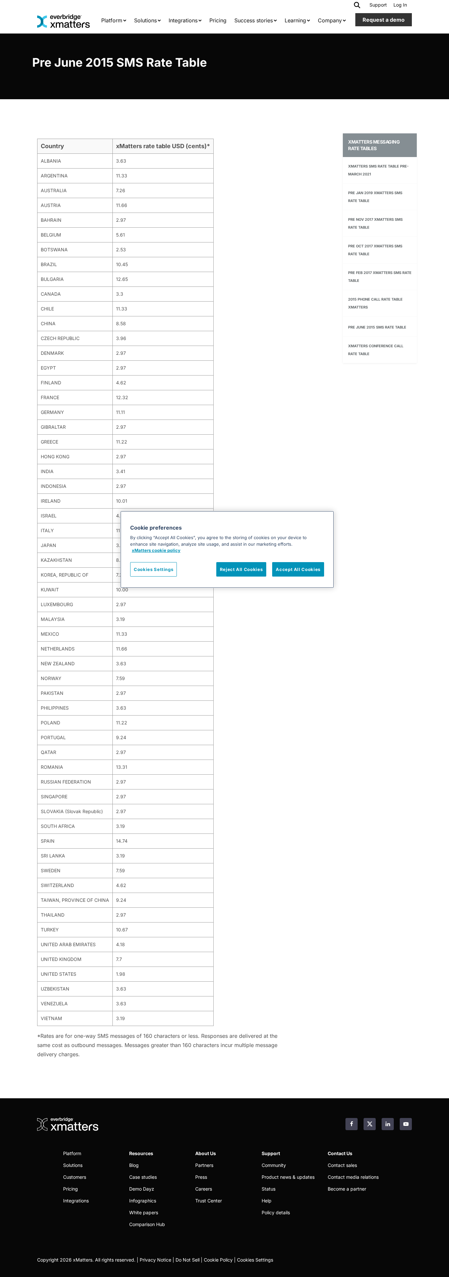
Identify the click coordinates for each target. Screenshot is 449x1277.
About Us (205, 1153)
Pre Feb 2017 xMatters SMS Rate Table (380, 276)
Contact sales (342, 1165)
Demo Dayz (141, 1189)
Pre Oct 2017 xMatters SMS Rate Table (375, 250)
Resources (141, 1153)
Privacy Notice (155, 1260)
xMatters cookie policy (156, 550)
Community (274, 1165)
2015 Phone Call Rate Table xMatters (375, 303)
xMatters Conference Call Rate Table (375, 350)
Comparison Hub (147, 1224)
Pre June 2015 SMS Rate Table (377, 327)
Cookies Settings (255, 1260)
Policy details (276, 1212)
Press (201, 1177)
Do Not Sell (188, 1260)
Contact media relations (353, 1177)
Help (267, 1200)
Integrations (76, 1200)
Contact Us (340, 1153)
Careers (203, 1189)
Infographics (142, 1200)
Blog (134, 1165)
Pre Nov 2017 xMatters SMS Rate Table (375, 223)
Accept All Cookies (298, 569)
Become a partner (347, 1189)
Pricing (70, 1189)
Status (268, 1189)
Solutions (73, 1165)
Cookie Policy (218, 1260)
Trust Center (208, 1200)
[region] (227, 549)
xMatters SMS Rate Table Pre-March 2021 (378, 170)
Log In (400, 5)
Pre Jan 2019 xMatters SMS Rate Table (375, 197)
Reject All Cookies (241, 569)
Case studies (143, 1177)
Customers (74, 1177)
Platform (72, 1153)
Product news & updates (288, 1177)
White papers (143, 1212)
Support (378, 5)
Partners (204, 1165)
